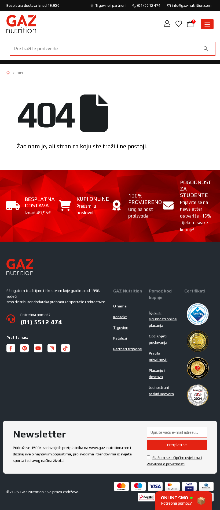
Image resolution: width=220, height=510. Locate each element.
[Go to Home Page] (8, 73)
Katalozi (120, 338)
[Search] (205, 48)
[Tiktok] (65, 348)
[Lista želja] (178, 24)
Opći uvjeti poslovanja (158, 339)
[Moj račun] (167, 24)
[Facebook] (10, 348)
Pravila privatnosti (158, 356)
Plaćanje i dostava (157, 373)
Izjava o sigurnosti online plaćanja (163, 319)
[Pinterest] (24, 348)
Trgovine (120, 327)
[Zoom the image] (19, 262)
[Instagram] (51, 348)
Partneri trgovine (127, 349)
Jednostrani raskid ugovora (161, 390)
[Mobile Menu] (207, 24)
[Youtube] (38, 348)
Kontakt (120, 317)
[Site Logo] (21, 24)
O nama (120, 306)
